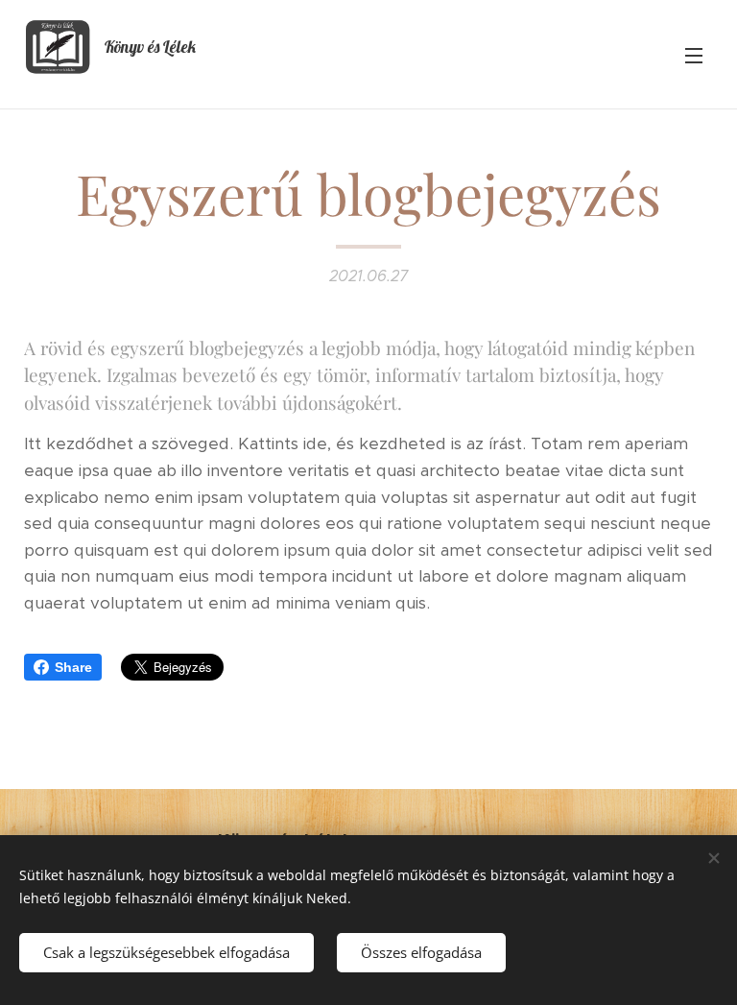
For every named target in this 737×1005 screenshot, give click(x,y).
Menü (694, 55)
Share (73, 667)
